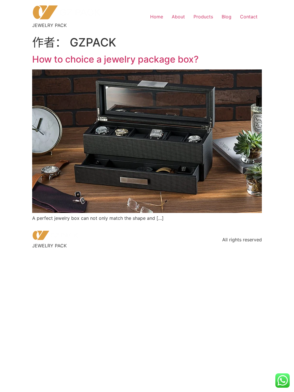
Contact (249, 17)
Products (203, 17)
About (178, 17)
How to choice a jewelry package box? (115, 59)
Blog (226, 17)
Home (156, 17)
